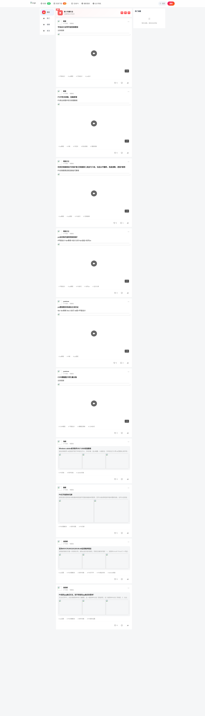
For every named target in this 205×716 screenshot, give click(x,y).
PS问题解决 (63, 526)
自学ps (88, 286)
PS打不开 (91, 572)
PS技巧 (78, 216)
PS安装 (62, 472)
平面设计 (62, 76)
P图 (69, 146)
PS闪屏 (82, 526)
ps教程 (71, 76)
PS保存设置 (91, 619)
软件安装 (70, 472)
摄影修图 (94, 146)
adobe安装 (81, 472)
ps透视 (70, 216)
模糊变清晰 (82, 426)
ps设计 (89, 76)
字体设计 (79, 76)
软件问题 (73, 526)
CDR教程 (62, 426)
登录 (171, 3)
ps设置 (62, 572)
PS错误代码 (101, 572)
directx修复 (112, 572)
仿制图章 (87, 216)
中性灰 (76, 146)
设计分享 (96, 286)
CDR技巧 (92, 426)
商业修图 (84, 146)
